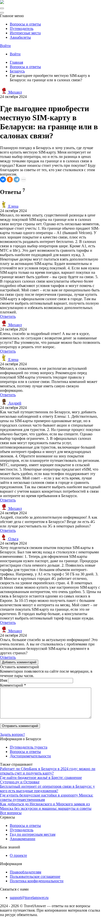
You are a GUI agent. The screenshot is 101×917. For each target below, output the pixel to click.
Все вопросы (11, 813)
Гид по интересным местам (32, 834)
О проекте (18, 855)
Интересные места (25, 33)
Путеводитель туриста (28, 747)
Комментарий (13, 685)
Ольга (12, 539)
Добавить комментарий (19, 662)
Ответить (8, 316)
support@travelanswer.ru (29, 897)
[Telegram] (17, 179)
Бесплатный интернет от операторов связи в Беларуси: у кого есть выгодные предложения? (47, 788)
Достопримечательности (30, 756)
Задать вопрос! (12, 734)
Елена (12, 206)
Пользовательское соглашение (35, 876)
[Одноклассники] (10, 179)
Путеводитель (21, 28)
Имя (3, 680)
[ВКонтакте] (3, 179)
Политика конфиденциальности (36, 881)
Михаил (14, 92)
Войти (5, 46)
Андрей (14, 403)
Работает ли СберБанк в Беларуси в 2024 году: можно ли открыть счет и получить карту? (47, 771)
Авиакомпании (22, 839)
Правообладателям (25, 872)
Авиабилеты (20, 37)
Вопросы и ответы (25, 24)
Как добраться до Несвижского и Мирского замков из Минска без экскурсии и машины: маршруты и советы (45, 806)
